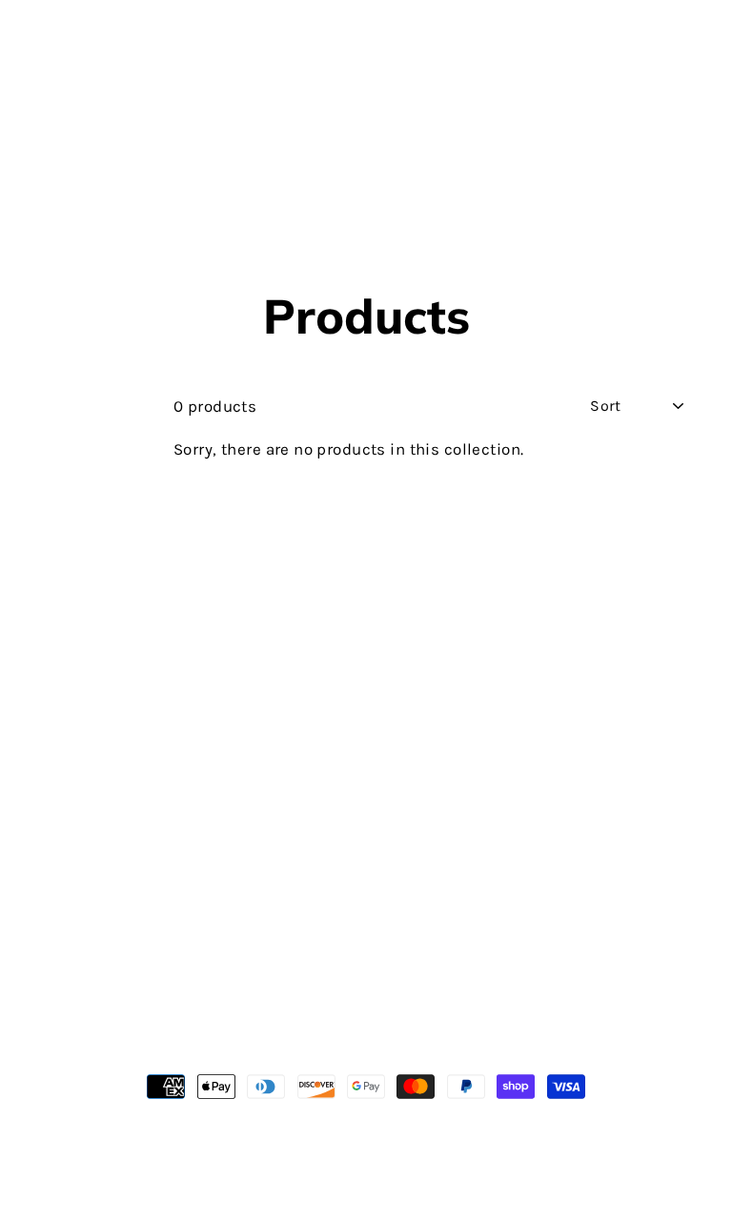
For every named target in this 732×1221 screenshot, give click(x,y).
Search (61, 1024)
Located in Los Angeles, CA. (366, 1150)
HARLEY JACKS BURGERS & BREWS (366, 92)
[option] (366, 201)
